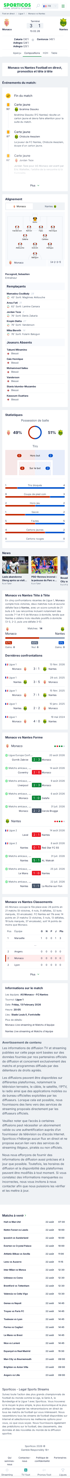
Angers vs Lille (12, 1375)
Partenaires (60, 1457)
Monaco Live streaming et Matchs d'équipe (29, 1024)
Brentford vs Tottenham (16, 1285)
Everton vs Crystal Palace (17, 1245)
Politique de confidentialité (42, 1459)
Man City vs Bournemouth (17, 1359)
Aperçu (17, 53)
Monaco (60, 600)
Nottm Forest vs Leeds (16, 1229)
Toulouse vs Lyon (13, 1319)
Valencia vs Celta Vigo (16, 1293)
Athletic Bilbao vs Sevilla (17, 1253)
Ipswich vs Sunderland (16, 1237)
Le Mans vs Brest (13, 1335)
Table (54, 53)
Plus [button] (32, 185)
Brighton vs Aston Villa (16, 1367)
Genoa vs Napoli (12, 1303)
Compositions (32, 53)
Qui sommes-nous (9, 1461)
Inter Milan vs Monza (15, 1269)
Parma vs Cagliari (13, 1327)
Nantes (25, 607)
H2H (45, 53)
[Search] (38, 6)
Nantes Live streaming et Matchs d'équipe (29, 1031)
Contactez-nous (24, 1459)
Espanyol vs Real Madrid (17, 1351)
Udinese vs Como (13, 1277)
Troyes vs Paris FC (14, 1311)
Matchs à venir (13, 1215)
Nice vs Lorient (12, 1343)
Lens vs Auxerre (12, 1261)
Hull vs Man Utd (12, 1221)
